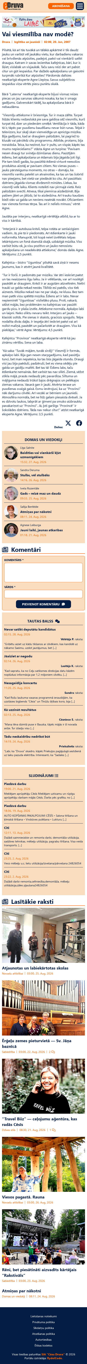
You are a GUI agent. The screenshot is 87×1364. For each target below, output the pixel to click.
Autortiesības (43, 1339)
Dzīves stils (8, 1130)
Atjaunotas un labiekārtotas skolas (35, 967)
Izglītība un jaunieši (27, 42)
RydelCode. (55, 1358)
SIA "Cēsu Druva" (53, 1354)
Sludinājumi (41, 775)
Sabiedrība (8, 1052)
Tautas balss (40, 620)
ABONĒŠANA (61, 6)
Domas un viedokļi (43, 439)
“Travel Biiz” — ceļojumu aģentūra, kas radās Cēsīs (39, 1121)
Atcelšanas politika (43, 1334)
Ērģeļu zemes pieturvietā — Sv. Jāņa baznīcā (36, 1043)
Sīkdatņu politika (43, 1328)
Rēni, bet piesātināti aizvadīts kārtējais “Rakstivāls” (39, 1272)
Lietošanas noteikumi (44, 1316)
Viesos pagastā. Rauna (23, 1196)
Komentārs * (13, 560)
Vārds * (9, 587)
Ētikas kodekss (43, 1345)
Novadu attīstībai (12, 973)
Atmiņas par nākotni (21, 1290)
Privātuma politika (43, 1322)
